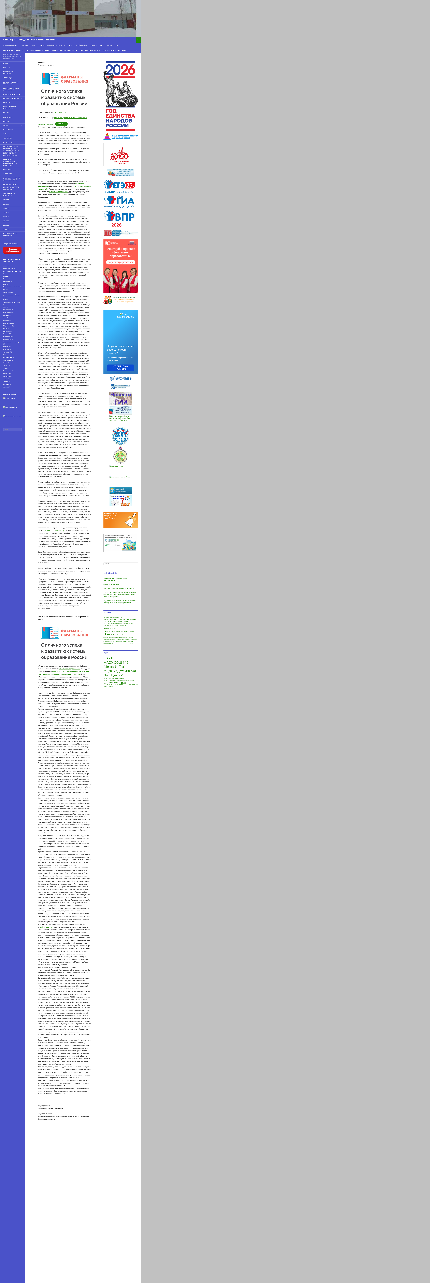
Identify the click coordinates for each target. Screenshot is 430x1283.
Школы (130, 644)
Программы (7, 117)
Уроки (114, 641)
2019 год (6, 200)
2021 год (6, 204)
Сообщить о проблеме (120, 367)
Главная (6, 63)
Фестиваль (107, 644)
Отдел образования (10, 45)
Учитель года (120, 641)
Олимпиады (107, 637)
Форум (114, 644)
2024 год (6, 221)
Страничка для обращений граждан (64, 50)
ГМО (33, 45)
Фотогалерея (7, 174)
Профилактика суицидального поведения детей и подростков (10, 162)
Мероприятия (125, 631)
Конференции (120, 629)
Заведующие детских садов (112, 625)
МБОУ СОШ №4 (133, 684)
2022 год (6, 212)
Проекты (130, 637)
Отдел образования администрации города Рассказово (29, 40)
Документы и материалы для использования (12, 179)
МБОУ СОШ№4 (115, 683)
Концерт (127, 629)
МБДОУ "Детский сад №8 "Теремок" (114, 678)
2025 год (6, 225)
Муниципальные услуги (11, 94)
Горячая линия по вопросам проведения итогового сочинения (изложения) (11, 187)
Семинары (112, 639)
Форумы (6, 134)
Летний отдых (8, 78)
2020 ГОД (6, 208)
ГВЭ (104, 621)
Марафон (106, 631)
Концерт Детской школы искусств (50, 1107)
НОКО (116, 45)
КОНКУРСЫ (6, 113)
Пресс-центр (7, 169)
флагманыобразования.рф (53, 530)
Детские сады (108, 623)
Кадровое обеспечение (11, 98)
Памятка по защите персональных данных (118, 588)
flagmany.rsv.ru (60, 112)
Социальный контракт (111, 584)
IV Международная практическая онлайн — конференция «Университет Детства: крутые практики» (63, 1116)
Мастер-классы (115, 631)
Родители (106, 639)
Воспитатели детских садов (113, 619)
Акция (106, 617)
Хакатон (119, 644)
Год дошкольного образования (114, 50)
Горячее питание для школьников (10, 83)
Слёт (117, 639)
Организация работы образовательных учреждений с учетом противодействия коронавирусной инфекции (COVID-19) (11, 151)
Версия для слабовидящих (12, 250)
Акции (5, 125)
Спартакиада (133, 639)
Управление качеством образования (52, 45)
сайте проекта (46, 927)
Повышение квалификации (119, 637)
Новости (41, 62)
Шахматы (124, 644)
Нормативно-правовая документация (11, 89)
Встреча (126, 619)
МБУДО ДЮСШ (108, 686)
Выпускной (133, 619)
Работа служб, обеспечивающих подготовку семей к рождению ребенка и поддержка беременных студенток (119, 594)
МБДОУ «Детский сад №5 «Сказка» (113, 680)
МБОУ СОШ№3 (129, 680)
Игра (124, 625)
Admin (52, 65)
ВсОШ (93, 45)
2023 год (6, 216)
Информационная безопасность (9, 107)
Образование (128, 635)
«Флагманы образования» (69, 669)
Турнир (110, 641)
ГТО (107, 621)
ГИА (70, 45)
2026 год (6, 229)
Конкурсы (109, 628)
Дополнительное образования (121, 623)
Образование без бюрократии (90, 50)
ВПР (101, 45)
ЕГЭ (131, 623)
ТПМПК (109, 45)
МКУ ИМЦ (25, 45)
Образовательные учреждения (37, 50)
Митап (132, 631)
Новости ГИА (120, 635)
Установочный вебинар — (46, 124)
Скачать (61, 123)
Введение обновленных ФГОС (13, 50)
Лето (131, 629)
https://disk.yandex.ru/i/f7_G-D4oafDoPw (70, 118)
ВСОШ (121, 617)
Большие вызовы (114, 617)
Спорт (105, 642)
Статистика (7, 102)
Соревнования (124, 639)
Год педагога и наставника (119, 621)
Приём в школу (81, 45)
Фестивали (128, 642)
